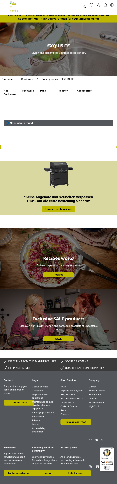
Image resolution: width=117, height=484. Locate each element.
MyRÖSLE (94, 406)
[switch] (107, 468)
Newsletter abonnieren (58, 209)
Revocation (38, 416)
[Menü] (112, 449)
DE (90, 440)
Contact (64, 414)
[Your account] (98, 5)
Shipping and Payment (71, 390)
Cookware (28, 90)
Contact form (19, 402)
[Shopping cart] (105, 5)
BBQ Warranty (67, 394)
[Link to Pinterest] (97, 466)
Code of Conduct (69, 406)
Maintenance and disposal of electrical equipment (43, 405)
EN (96, 440)
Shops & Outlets (97, 390)
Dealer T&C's (67, 402)
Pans (43, 90)
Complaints (38, 390)
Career (92, 386)
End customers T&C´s (71, 398)
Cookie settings (40, 386)
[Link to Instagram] (90, 466)
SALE (58, 338)
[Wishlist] (91, 5)
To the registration (19, 473)
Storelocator (95, 394)
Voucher (93, 398)
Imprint (35, 424)
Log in (47, 473)
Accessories (84, 90)
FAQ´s (63, 386)
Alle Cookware (10, 92)
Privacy (36, 420)
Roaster (63, 90)
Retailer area (75, 473)
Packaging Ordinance (43, 412)
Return (63, 410)
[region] (58, 49)
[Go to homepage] (14, 7)
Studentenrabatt (97, 402)
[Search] (85, 7)
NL (102, 440)
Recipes (58, 274)
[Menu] (5, 7)
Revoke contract (76, 421)
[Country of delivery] (112, 5)
